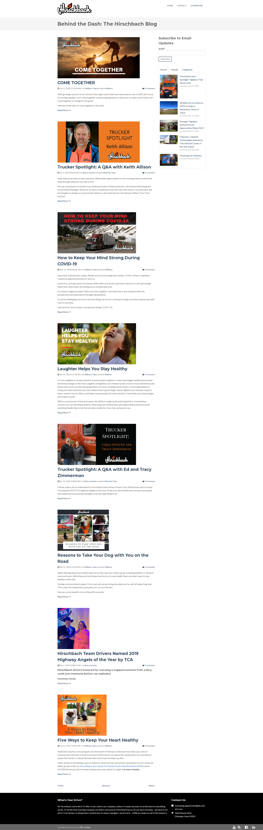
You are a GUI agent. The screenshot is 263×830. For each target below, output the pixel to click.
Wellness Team (91, 88)
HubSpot (87, 827)
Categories (187, 69)
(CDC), (112, 766)
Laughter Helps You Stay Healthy (92, 368)
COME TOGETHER (76, 82)
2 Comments (149, 665)
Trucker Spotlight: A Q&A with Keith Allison (104, 167)
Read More (63, 110)
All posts (106, 785)
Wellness (109, 88)
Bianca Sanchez (89, 173)
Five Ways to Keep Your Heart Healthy (98, 740)
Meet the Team (109, 173)
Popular (174, 69)
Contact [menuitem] (182, 5)
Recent (163, 69)
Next (151, 785)
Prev (61, 785)
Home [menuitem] (170, 5)
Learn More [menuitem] (197, 5)
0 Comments (149, 88)
